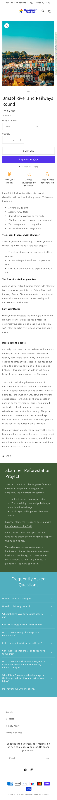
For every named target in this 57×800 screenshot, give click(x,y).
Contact (10, 718)
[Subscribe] (47, 758)
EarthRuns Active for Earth (18, 526)
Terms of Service (14, 732)
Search (9, 711)
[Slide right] (35, 91)
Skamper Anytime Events (23, 794)
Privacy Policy (12, 725)
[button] (6, 11)
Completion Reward (10, 120)
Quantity (6, 134)
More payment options (28, 167)
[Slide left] (22, 91)
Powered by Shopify (42, 794)
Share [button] (8, 455)
